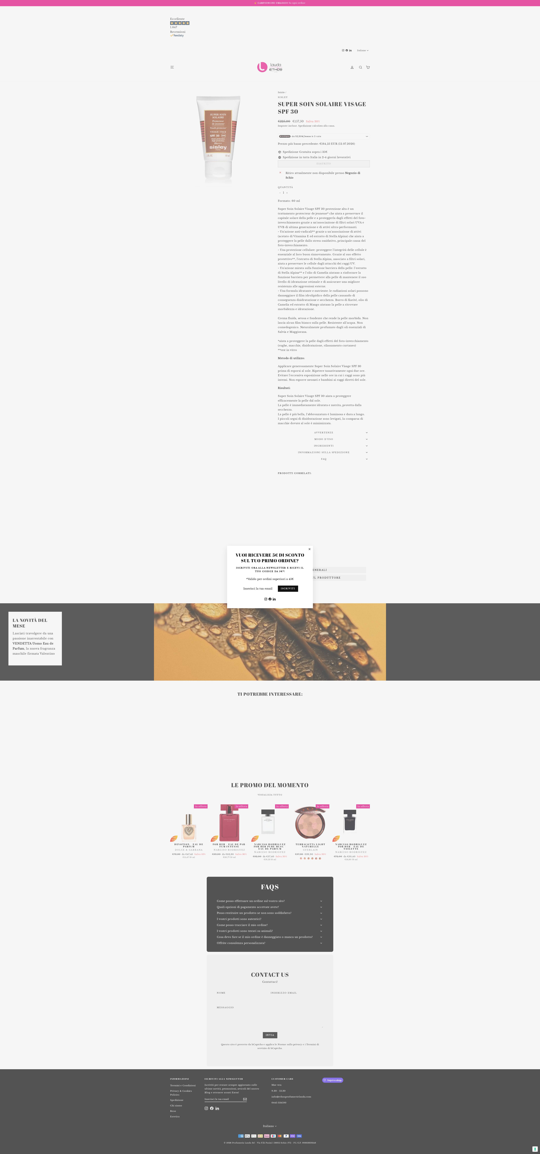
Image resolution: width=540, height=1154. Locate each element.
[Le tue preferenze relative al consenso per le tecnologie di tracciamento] (535, 1149)
